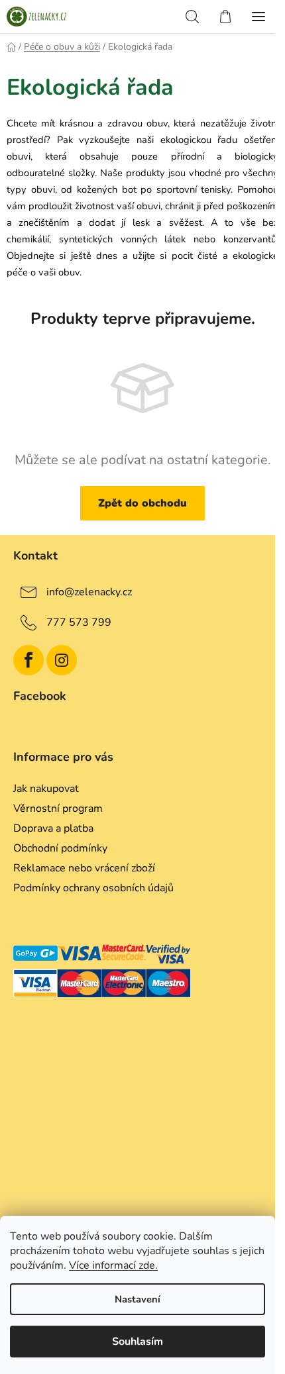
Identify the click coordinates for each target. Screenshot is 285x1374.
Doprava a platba (53, 828)
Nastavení (137, 1299)
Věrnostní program (58, 808)
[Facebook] (28, 660)
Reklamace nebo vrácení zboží (84, 868)
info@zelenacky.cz (89, 592)
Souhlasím (137, 1341)
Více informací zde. (113, 1265)
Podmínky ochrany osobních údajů (93, 888)
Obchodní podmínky (60, 848)
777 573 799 (78, 622)
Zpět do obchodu (142, 503)
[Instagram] (61, 660)
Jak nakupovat (46, 788)
